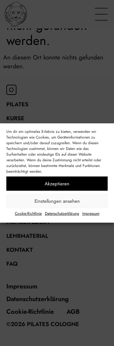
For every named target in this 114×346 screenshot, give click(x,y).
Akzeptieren (57, 183)
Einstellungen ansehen (57, 201)
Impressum (90, 213)
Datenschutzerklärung (62, 213)
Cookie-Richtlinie (28, 213)
